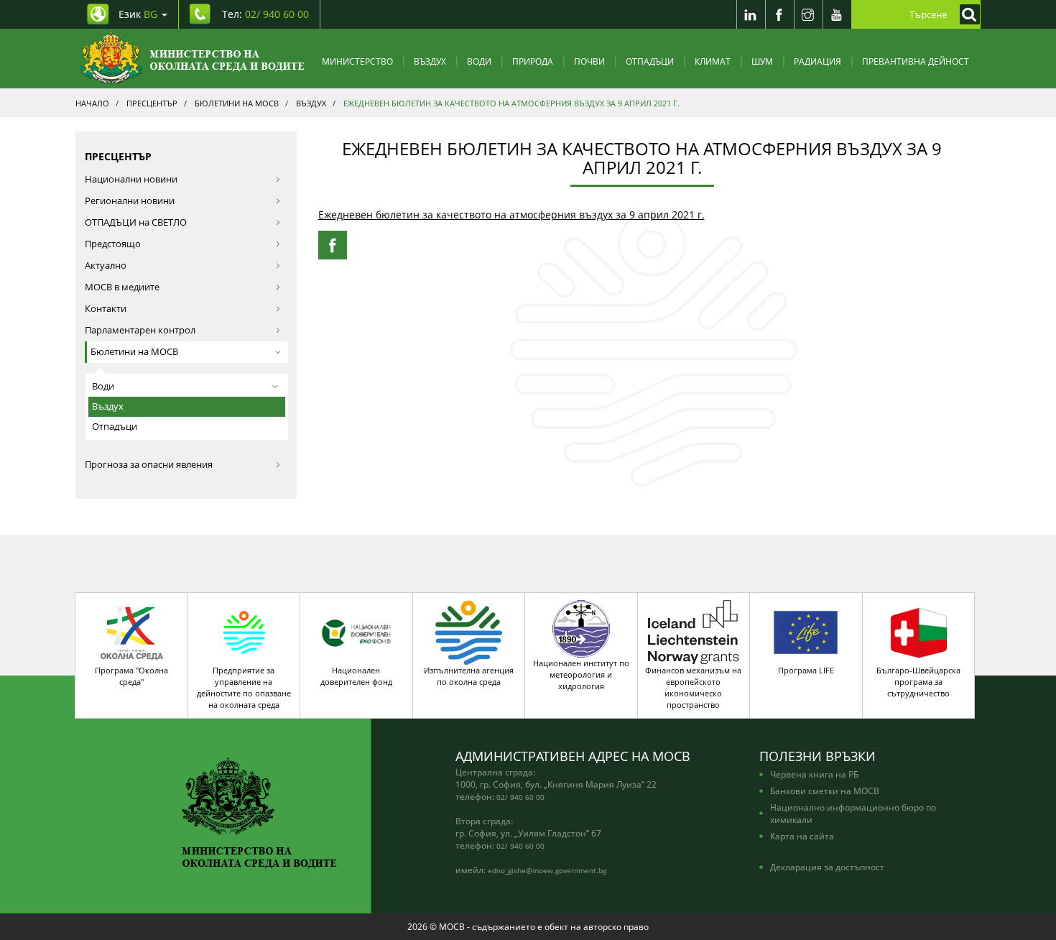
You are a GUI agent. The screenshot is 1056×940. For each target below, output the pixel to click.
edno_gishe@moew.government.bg (547, 870)
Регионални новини (130, 201)
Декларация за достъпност (827, 866)
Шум (762, 61)
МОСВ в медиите (122, 287)
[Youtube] (837, 14)
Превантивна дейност (915, 61)
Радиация (817, 61)
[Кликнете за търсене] (966, 14)
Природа (532, 61)
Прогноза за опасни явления (149, 465)
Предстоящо (113, 244)
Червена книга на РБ (814, 774)
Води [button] (103, 386)
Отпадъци (650, 61)
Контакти (105, 309)
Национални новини (131, 179)
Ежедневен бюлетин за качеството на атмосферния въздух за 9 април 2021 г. (511, 214)
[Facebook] (779, 14)
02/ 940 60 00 (520, 797)
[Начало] (192, 58)
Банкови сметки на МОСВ (824, 790)
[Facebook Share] (332, 245)
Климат (713, 61)
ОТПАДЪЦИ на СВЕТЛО (136, 222)
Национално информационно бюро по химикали (853, 813)
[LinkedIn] (750, 14)
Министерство (357, 61)
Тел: (265, 14)
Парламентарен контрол (140, 330)
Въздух (430, 61)
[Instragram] (808, 14)
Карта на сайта (802, 836)
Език (138, 14)
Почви (589, 61)
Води (479, 61)
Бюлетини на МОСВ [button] (134, 352)
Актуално (105, 265)
